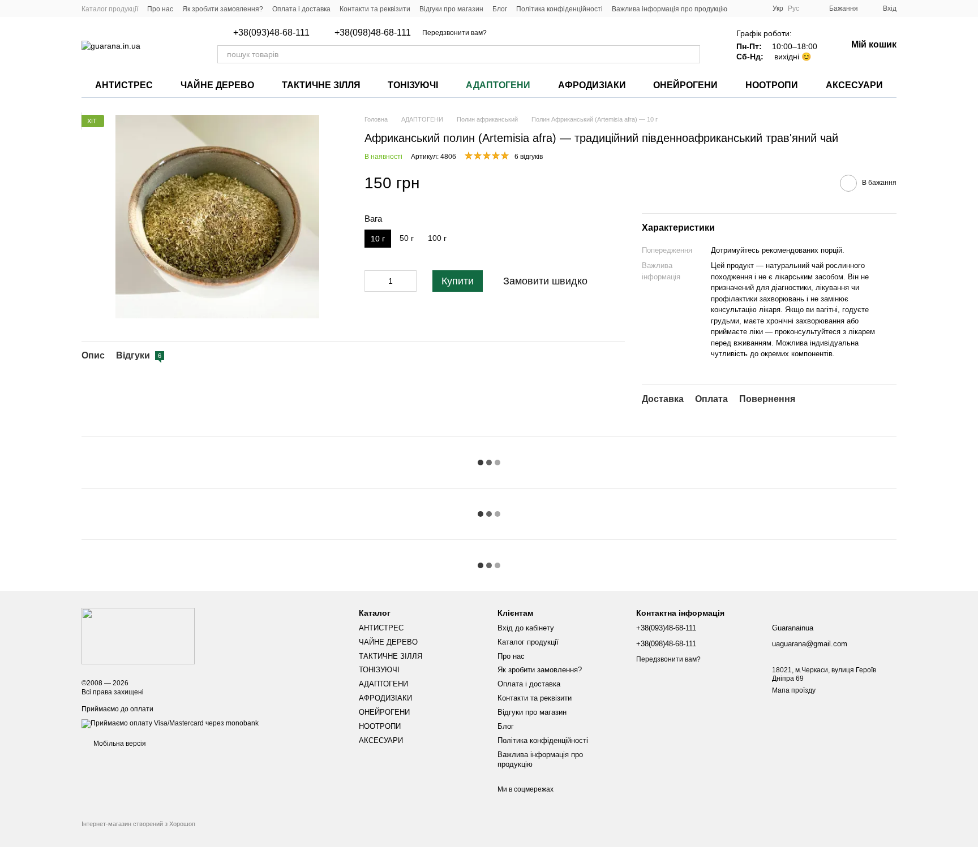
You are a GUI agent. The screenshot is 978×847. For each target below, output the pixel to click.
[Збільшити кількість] (408, 281)
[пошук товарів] (691, 54)
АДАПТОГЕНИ (498, 85)
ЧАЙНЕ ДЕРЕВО (217, 85)
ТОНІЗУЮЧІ (413, 85)
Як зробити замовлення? (222, 9)
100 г (437, 238)
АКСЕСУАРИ (854, 85)
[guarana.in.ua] (138, 635)
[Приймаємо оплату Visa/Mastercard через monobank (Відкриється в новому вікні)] (170, 723)
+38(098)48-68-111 (372, 32)
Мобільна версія (119, 743)
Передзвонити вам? (454, 33)
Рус (793, 8)
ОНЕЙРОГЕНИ (685, 85)
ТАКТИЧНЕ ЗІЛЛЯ (321, 85)
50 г (407, 238)
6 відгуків (528, 157)
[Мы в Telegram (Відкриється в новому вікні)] (756, 8)
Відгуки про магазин (451, 9)
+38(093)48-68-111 (271, 32)
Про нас (160, 9)
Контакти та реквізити (375, 9)
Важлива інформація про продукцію (669, 9)
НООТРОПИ (771, 85)
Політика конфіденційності (559, 9)
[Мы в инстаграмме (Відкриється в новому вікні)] (743, 8)
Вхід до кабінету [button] (525, 628)
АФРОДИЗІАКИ (592, 85)
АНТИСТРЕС (124, 85)
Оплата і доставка (301, 9)
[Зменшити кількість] (373, 281)
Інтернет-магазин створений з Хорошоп (138, 823)
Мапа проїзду (794, 690)
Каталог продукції (110, 9)
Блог (499, 9)
